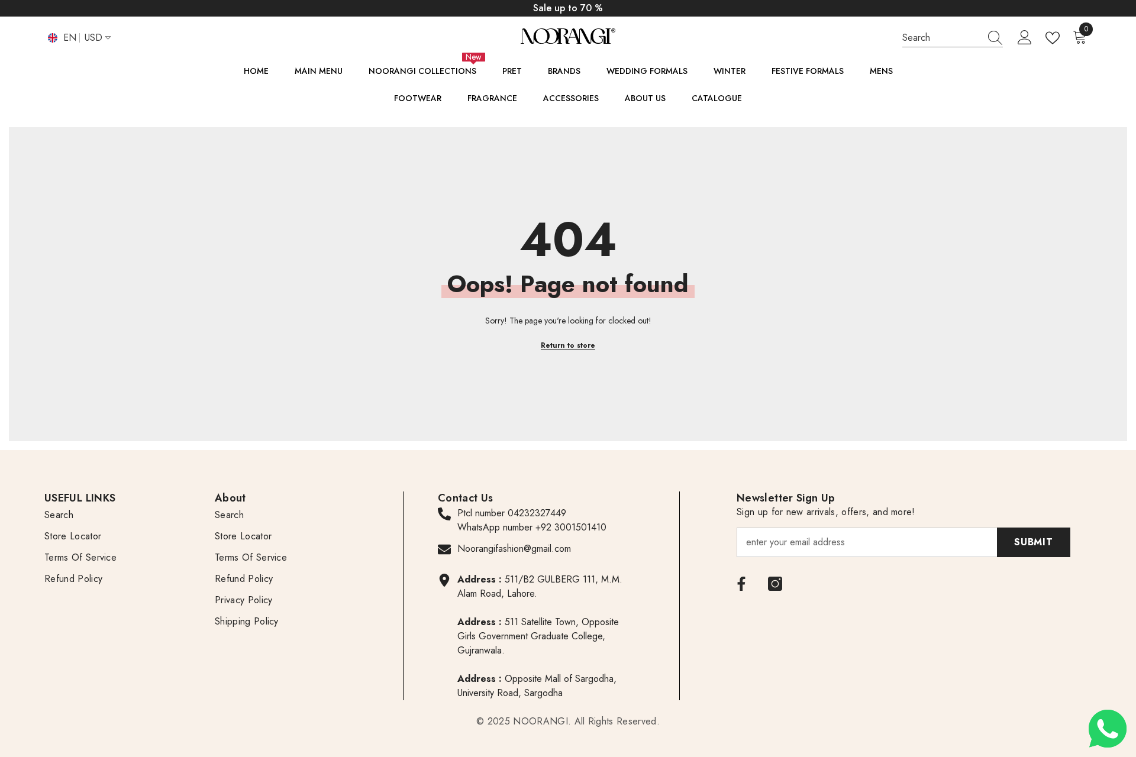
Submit (1033, 542)
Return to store (568, 345)
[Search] (952, 37)
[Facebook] (741, 583)
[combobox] (941, 37)
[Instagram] (775, 583)
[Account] (1025, 38)
